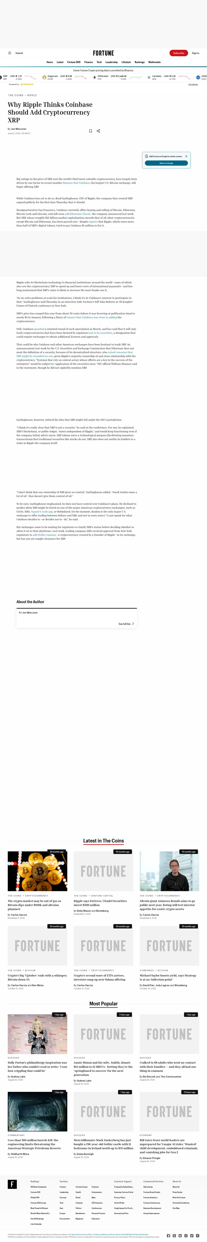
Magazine (79, 1218)
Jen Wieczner (18, 129)
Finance (88, 62)
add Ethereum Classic (78, 213)
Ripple (32, 95)
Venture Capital (102, 896)
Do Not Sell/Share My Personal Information (134, 1234)
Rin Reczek (149, 1077)
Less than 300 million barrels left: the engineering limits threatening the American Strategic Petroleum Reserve (34, 1144)
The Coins (15, 95)
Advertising (148, 1187)
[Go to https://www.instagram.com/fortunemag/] (186, 1235)
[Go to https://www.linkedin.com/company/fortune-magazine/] (180, 1235)
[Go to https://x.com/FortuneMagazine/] (174, 1235)
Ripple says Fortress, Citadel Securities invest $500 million (100, 903)
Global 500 (35, 1197)
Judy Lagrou (162, 985)
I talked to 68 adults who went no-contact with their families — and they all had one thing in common (168, 1066)
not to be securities (100, 332)
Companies (147, 970)
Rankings (140, 62)
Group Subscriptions (151, 1213)
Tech (99, 62)
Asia (61, 1208)
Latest (60, 62)
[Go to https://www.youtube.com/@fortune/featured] (197, 1235)
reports (93, 221)
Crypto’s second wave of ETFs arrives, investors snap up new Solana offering (99, 977)
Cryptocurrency (36, 896)
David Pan (148, 985)
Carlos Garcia (19, 915)
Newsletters (80, 1213)
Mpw (93, 1197)
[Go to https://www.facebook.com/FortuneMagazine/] (168, 1235)
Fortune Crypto (81, 1187)
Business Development (152, 1208)
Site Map (176, 1208)
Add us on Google (166, 163)
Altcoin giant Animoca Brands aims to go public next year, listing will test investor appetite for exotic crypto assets (167, 905)
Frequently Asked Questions (125, 1187)
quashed (39, 328)
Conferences (97, 1208)
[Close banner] (186, 156)
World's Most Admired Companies (44, 1213)
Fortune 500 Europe (38, 1203)
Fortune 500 (74, 62)
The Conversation (171, 1077)
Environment (65, 1218)
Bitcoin (30, 970)
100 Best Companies (38, 1187)
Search (19, 52)
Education (96, 1218)
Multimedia (154, 62)
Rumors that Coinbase (76, 182)
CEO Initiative (97, 1203)
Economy (146, 1135)
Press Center (177, 1192)
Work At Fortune (179, 1197)
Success (13, 1058)
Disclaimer (193, 84)
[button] (50, 62)
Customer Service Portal (123, 1192)
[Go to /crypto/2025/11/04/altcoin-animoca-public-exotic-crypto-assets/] (169, 871)
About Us (176, 1187)
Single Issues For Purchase (124, 1208)
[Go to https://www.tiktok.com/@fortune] (191, 1235)
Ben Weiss (38, 985)
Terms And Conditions (181, 1203)
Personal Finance (98, 1213)
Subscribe (178, 52)
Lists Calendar (36, 1224)
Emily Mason (84, 911)
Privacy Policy (119, 1197)
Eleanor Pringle (151, 1158)
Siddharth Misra (20, 1154)
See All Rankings (37, 1218)
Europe (62, 1213)
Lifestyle (126, 62)
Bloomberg (102, 911)
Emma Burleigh (85, 1154)
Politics (79, 1208)
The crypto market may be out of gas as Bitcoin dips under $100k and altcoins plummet (34, 905)
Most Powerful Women (39, 1208)
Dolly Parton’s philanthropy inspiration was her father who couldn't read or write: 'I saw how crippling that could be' (37, 1066)
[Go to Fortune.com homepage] (103, 53)
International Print (121, 1213)
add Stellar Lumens (44, 534)
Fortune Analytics (150, 1197)
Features (95, 1187)
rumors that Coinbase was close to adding (92, 317)
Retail (78, 1197)
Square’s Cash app (42, 511)
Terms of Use (75, 1234)
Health (78, 1192)
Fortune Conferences (151, 1203)
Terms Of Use (119, 1203)
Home (50, 62)
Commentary (16, 1135)
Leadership (112, 62)
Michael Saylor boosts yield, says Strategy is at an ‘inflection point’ (168, 977)
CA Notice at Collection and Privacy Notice (106, 1234)
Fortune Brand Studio (151, 1192)
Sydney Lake (18, 1077)
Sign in (195, 52)
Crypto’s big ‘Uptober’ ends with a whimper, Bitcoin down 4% (37, 977)
